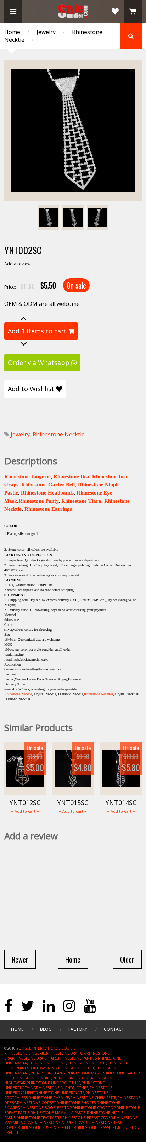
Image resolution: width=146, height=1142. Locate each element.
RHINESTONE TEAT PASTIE (39, 1117)
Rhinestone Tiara (81, 501)
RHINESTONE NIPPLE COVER (62, 1122)
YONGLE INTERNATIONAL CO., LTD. (47, 1048)
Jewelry (46, 32)
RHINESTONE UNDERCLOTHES (53, 1082)
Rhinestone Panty (38, 501)
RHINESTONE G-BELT (76, 1068)
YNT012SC (25, 802)
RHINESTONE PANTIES (77, 1058)
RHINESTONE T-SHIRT (71, 1077)
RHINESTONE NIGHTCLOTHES (62, 1087)
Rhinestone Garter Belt (48, 484)
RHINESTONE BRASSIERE (95, 1127)
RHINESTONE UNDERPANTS (60, 1092)
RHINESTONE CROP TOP (94, 1107)
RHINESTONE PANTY (48, 1072)
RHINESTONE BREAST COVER (87, 1117)
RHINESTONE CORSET (36, 1102)
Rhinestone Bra (71, 476)
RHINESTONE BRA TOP (65, 1053)
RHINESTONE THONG (47, 1063)
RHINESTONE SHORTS (76, 1102)
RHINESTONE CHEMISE (49, 1097)
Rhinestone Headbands (47, 493)
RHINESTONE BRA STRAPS (34, 1058)
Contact (114, 1029)
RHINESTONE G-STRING (36, 1068)
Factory (77, 1029)
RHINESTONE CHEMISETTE (93, 1097)
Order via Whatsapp (39, 362)
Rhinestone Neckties (98, 694)
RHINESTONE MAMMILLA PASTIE (58, 1112)
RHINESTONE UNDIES (32, 1077)
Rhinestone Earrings (48, 509)
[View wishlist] (115, 11)
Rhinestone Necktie (59, 434)
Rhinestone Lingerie (27, 476)
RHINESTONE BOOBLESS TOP (46, 1107)
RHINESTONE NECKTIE (86, 1063)
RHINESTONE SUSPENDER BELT (45, 1127)
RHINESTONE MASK (84, 1072)
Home (12, 32)
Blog (46, 1029)
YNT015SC (72, 802)
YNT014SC (121, 802)
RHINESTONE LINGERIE (24, 1053)
